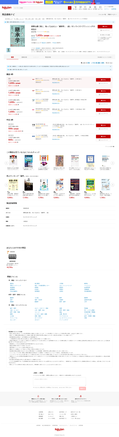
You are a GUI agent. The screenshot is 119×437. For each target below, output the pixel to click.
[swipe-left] (6, 163)
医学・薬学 (38, 18)
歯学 (43, 18)
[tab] (12, 57)
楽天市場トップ (8, 18)
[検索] (69, 8)
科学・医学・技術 (29, 18)
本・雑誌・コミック (19, 18)
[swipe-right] (112, 163)
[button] (80, 8)
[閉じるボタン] (113, 22)
